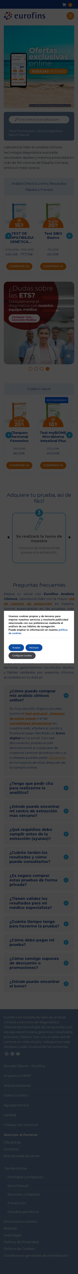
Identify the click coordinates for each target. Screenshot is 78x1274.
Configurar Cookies (22, 655)
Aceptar (16, 647)
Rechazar (34, 647)
